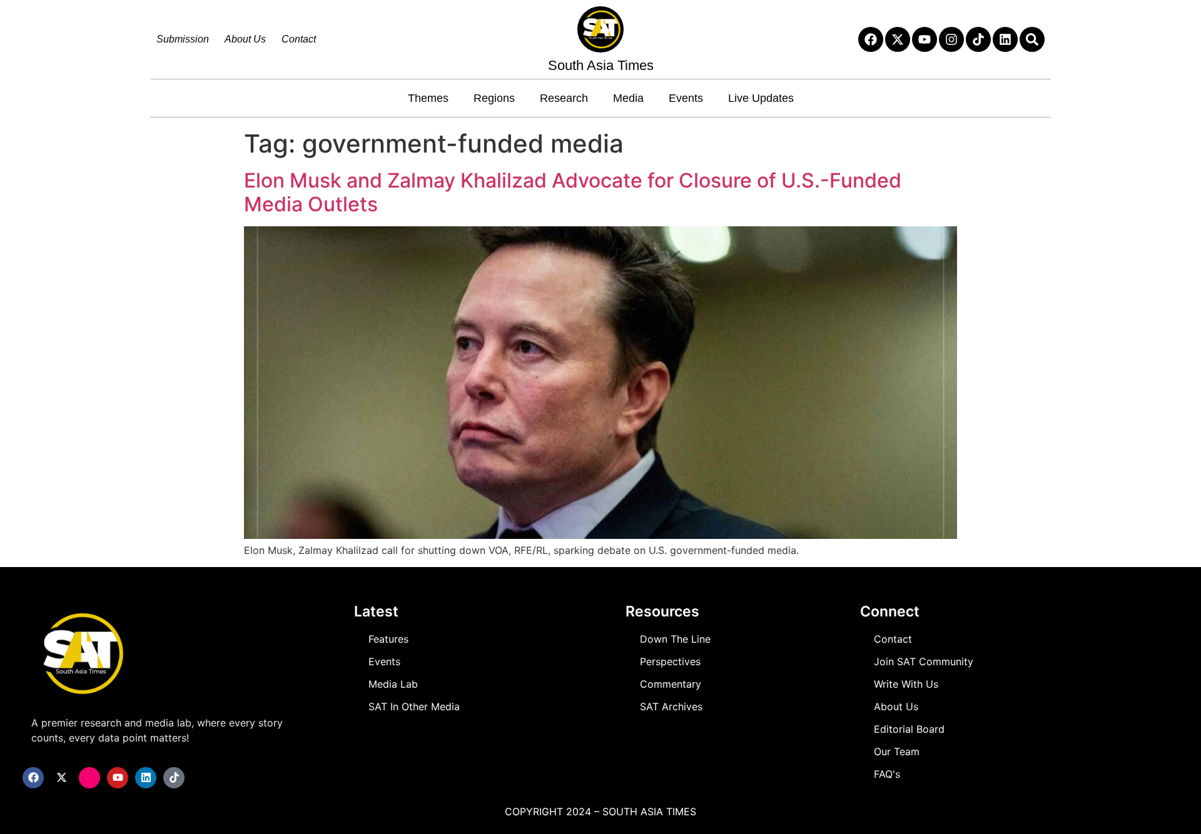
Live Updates (761, 98)
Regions (494, 98)
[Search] (1032, 39)
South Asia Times (601, 65)
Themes (428, 98)
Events (686, 98)
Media (628, 98)
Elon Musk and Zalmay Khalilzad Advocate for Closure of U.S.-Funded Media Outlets (572, 192)
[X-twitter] (897, 39)
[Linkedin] (1005, 39)
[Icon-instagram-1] (89, 777)
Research (564, 98)
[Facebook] (870, 39)
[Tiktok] (978, 39)
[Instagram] (951, 39)
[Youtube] (924, 39)
